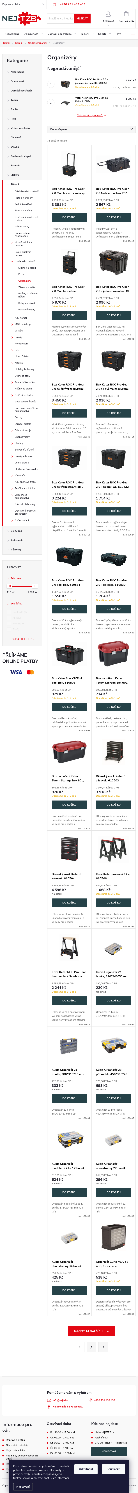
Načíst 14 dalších (88, 1331)
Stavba (15, 147)
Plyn (13, 118)
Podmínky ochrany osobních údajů (22, 1457)
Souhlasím (113, 1469)
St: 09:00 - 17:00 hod (62, 1443)
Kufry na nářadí (26, 303)
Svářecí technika (24, 395)
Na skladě (19, 612)
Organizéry (24, 281)
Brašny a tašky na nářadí (28, 295)
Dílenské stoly (22, 376)
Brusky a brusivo (24, 456)
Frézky (18, 417)
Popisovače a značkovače (22, 234)
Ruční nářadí (22, 520)
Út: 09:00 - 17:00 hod (62, 1437)
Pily (17, 350)
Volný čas (16, 531)
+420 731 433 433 (104, 1400)
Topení (15, 100)
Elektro (15, 175)
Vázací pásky (22, 226)
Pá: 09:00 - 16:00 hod (62, 1453)
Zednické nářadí (23, 204)
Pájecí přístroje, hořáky (23, 253)
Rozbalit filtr (21, 639)
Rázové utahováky (25, 504)
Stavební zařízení (24, 449)
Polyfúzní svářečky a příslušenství (26, 409)
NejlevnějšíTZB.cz (104, 1432)
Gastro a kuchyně (21, 156)
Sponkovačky (22, 437)
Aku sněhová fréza (25, 482)
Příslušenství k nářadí (26, 191)
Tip (16, 629)
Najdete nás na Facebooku (68, 1406)
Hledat (82, 19)
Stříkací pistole (23, 424)
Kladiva (19, 363)
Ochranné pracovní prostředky (25, 512)
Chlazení (16, 137)
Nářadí (15, 184)
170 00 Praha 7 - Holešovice (111, 1443)
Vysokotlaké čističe (25, 401)
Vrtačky (19, 330)
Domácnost (17, 81)
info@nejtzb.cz (61, 1400)
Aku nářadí (21, 318)
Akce (16, 618)
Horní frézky (22, 356)
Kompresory (21, 343)
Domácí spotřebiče (21, 90)
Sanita (14, 109)
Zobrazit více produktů (90, 115)
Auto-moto (17, 540)
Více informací (59, 1478)
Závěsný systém (27, 287)
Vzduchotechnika (21, 128)
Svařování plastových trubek (26, 218)
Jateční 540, (101, 1437)
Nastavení (23, 1487)
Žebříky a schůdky (25, 488)
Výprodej (16, 549)
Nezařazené (17, 72)
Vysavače (20, 475)
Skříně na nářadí (27, 268)
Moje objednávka (15, 1450)
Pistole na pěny (23, 210)
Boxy (21, 274)
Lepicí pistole (22, 462)
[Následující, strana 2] (91, 1347)
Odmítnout (86, 1469)
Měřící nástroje (23, 324)
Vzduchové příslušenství (22, 496)
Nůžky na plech (23, 388)
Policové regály (26, 309)
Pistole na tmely (24, 197)
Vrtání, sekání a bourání (23, 244)
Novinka (18, 623)
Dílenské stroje (23, 430)
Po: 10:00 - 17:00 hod (62, 1432)
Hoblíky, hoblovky (24, 369)
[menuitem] (12, 34)
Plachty (19, 443)
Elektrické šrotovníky (26, 469)
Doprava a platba (11, 4)
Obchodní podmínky (17, 1445)
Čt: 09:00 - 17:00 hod (62, 1448)
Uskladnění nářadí (24, 261)
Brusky (18, 337)
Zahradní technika (24, 382)
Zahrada (15, 165)
